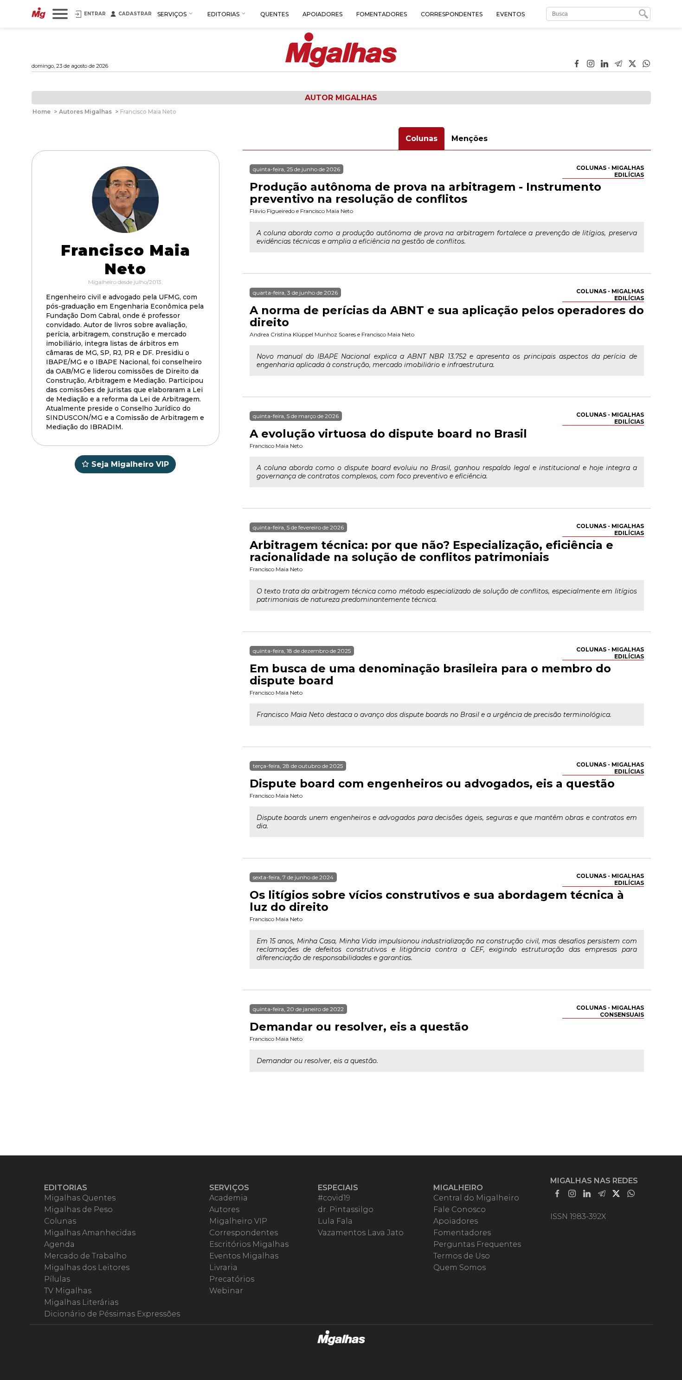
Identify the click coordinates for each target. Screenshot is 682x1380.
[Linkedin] (604, 64)
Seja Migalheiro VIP (130, 464)
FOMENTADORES (381, 14)
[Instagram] (591, 64)
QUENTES (274, 14)
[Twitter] (632, 64)
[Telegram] (618, 64)
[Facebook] (577, 64)
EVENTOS (510, 14)
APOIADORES (322, 14)
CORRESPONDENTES (452, 14)
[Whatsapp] (646, 64)
